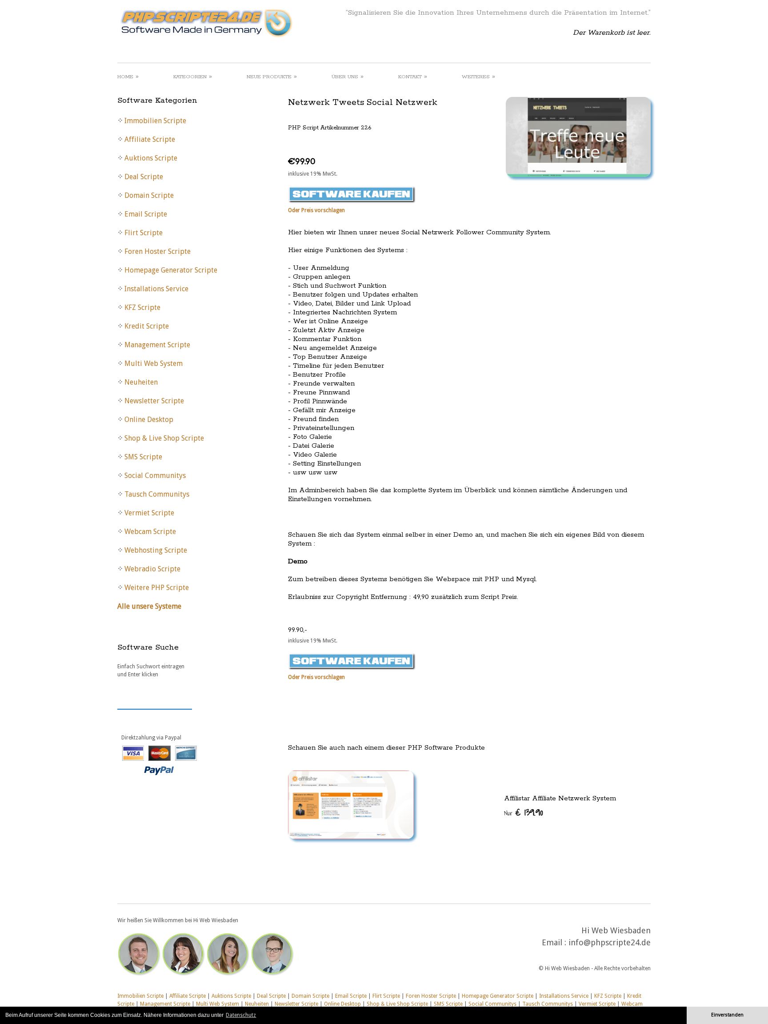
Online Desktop (342, 1004)
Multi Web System (217, 1004)
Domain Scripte (310, 996)
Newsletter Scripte (296, 1004)
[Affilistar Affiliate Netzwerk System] (469, 805)
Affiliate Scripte (187, 996)
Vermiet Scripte (597, 1004)
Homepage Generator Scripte (497, 996)
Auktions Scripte (231, 996)
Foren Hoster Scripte (431, 996)
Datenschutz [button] (241, 1015)
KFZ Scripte (607, 996)
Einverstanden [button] (727, 1015)
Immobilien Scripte (140, 996)
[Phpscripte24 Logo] (206, 38)
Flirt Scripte (386, 996)
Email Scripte (351, 996)
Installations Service (563, 996)
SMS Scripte (448, 1004)
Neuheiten (257, 1004)
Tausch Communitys (547, 1004)
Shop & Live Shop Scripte (397, 1004)
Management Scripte (165, 1004)
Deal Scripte (271, 996)
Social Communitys (492, 1004)
